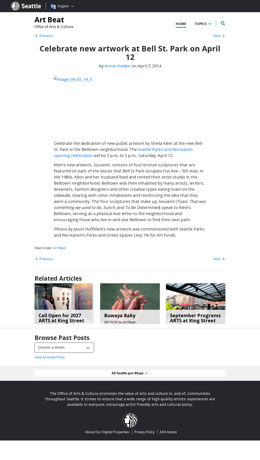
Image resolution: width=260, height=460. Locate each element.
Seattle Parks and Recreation (165, 149)
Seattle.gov (19, 2)
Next (217, 36)
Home (181, 23)
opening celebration (73, 155)
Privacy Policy (144, 432)
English (63, 6)
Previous (46, 36)
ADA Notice (168, 432)
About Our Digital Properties (107, 432)
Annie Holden (118, 66)
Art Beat (49, 19)
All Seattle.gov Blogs (128, 373)
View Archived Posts (50, 357)
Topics (201, 23)
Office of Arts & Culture (54, 26)
